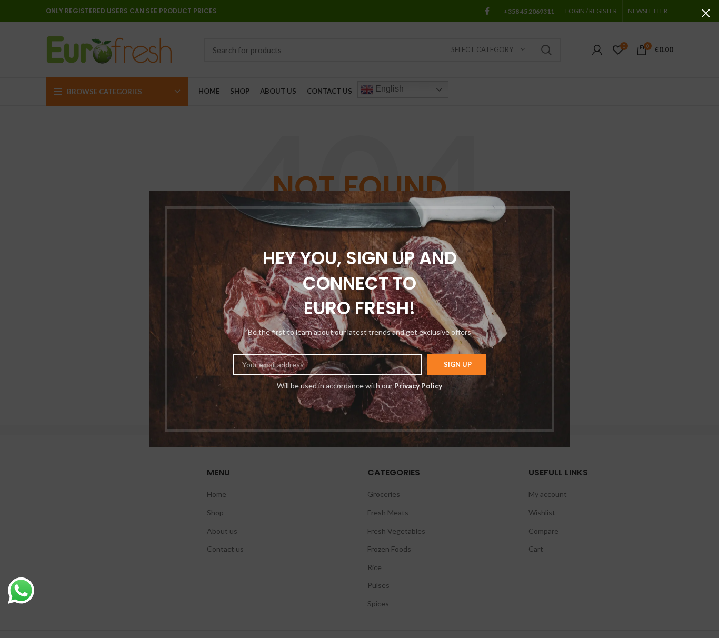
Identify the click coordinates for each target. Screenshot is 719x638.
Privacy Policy (418, 385)
